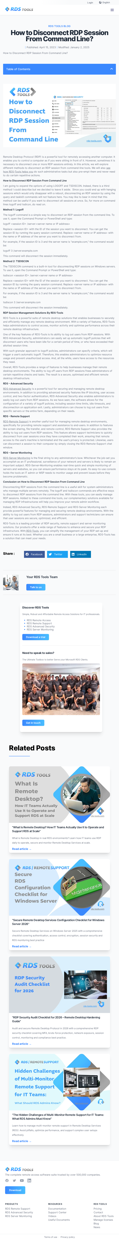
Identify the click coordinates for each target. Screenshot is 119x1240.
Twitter (58, 554)
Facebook (37, 554)
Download (15, 1190)
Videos (52, 1216)
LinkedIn (82, 554)
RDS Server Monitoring (18, 1216)
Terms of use (50, 1237)
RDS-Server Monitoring (16, 457)
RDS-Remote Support (16, 421)
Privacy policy (68, 1237)
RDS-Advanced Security (17, 388)
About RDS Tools (104, 1216)
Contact (98, 1212)
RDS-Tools (32, 530)
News (97, 1227)
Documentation (57, 1208)
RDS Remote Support (17, 1208)
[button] (112, 10)
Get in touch (33, 722)
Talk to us (36, 587)
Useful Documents (59, 1219)
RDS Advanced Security (19, 1212)
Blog (96, 1223)
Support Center (57, 1212)
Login (90, 2)
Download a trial (35, 637)
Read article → (22, 849)
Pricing (98, 1208)
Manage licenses (103, 1219)
